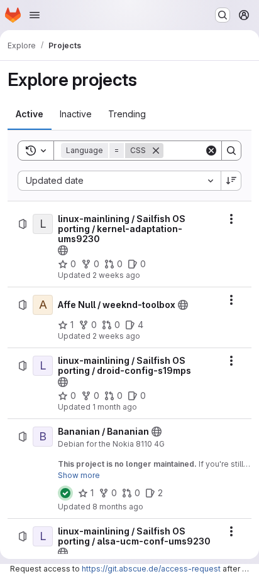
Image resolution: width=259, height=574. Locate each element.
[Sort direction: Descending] (231, 181)
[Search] (231, 151)
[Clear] (211, 150)
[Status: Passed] (65, 493)
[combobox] (119, 181)
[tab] (30, 114)
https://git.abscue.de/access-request (151, 568)
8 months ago (117, 506)
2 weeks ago (116, 275)
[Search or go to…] (222, 15)
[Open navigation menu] (35, 15)
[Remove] (155, 150)
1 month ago (114, 407)
